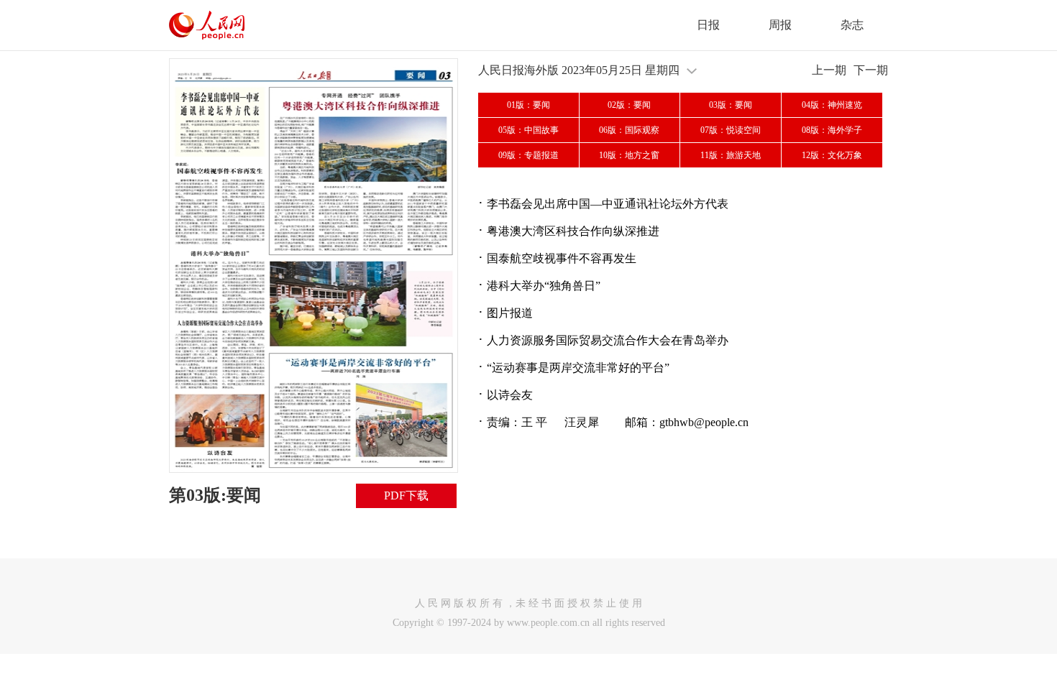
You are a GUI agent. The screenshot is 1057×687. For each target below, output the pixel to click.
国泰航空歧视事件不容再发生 (561, 258)
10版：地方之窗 (629, 155)
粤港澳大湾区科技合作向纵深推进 (573, 231)
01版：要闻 (528, 105)
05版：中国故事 (528, 130)
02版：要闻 (629, 105)
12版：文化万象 (832, 155)
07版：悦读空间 (730, 130)
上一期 (829, 70)
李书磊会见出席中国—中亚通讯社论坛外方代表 (607, 204)
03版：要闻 (730, 105)
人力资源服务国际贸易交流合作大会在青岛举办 (607, 340)
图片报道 (510, 313)
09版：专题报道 (528, 155)
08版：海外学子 (832, 130)
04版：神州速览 (832, 105)
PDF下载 (406, 495)
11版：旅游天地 (730, 155)
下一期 (871, 70)
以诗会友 (510, 395)
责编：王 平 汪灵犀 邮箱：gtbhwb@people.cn (618, 422)
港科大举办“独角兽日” (543, 286)
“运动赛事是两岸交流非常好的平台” (578, 367)
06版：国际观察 (629, 130)
